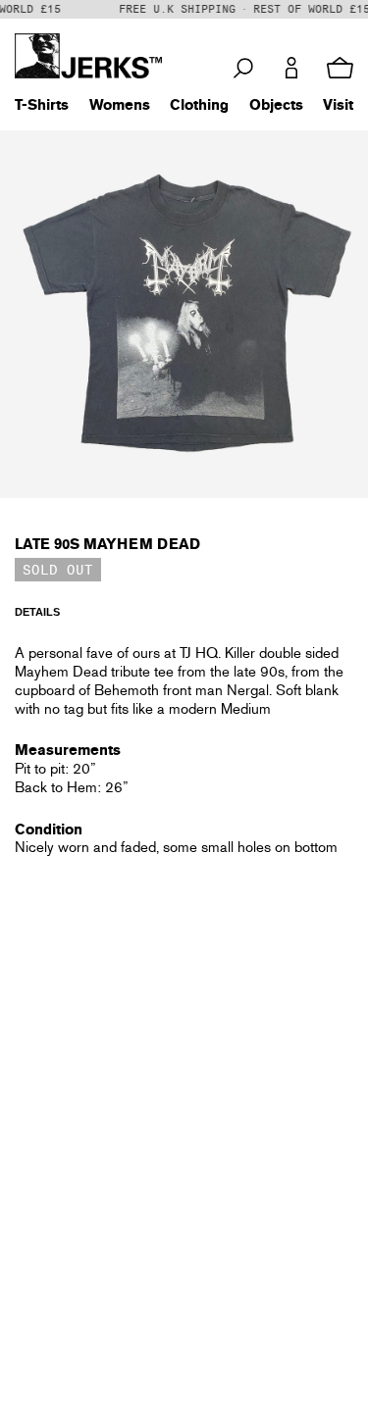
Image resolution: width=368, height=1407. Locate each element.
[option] (184, 314)
